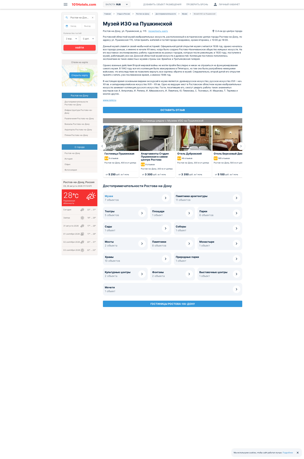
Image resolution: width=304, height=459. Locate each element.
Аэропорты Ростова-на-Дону (78, 129)
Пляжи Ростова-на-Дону (76, 135)
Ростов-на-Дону (72, 153)
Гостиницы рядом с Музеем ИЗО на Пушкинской (172, 120)
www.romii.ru (109, 100)
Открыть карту (79, 75)
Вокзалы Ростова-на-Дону (77, 124)
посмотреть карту (158, 31)
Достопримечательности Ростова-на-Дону (76, 103)
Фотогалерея (71, 170)
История (69, 159)
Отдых (67, 164)
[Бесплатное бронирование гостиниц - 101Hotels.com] (84, 4)
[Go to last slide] (102, 146)
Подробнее (288, 452)
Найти (79, 47)
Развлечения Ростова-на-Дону (79, 118)
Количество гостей (72, 33)
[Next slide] (241, 146)
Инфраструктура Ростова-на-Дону (78, 111)
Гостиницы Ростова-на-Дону (172, 303)
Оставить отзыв (172, 110)
